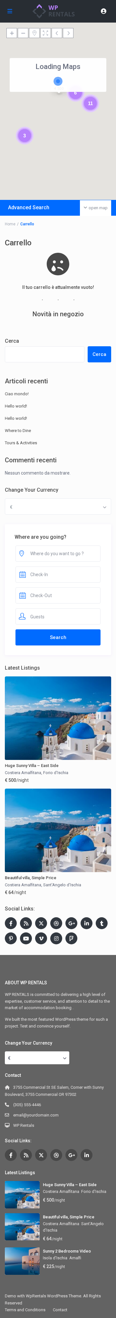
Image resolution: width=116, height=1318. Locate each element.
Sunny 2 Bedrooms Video (67, 1251)
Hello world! (16, 406)
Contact (60, 1309)
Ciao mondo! (17, 393)
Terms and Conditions (25, 1309)
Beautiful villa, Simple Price (30, 877)
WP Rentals (23, 1125)
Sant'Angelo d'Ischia (62, 884)
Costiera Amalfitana (23, 772)
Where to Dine (18, 430)
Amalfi (75, 1257)
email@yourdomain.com (36, 1115)
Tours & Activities (21, 442)
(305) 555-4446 (27, 1104)
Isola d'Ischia (55, 1257)
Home (10, 224)
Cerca (12, 341)
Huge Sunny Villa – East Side (32, 765)
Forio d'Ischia (55, 772)
